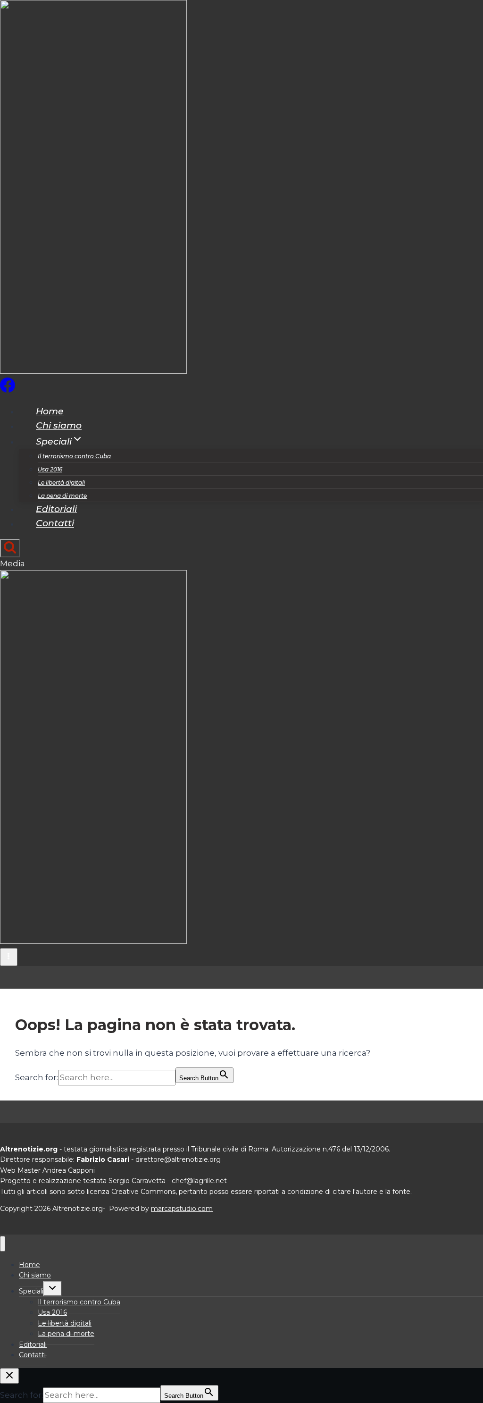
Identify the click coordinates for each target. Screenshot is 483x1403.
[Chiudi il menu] (2, 1244)
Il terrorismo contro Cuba (74, 456)
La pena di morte (62, 495)
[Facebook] (7, 390)
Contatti (55, 523)
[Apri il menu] (8, 957)
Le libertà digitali (61, 482)
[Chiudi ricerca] (9, 1376)
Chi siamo (59, 425)
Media (12, 563)
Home (50, 411)
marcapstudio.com (182, 1208)
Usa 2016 (50, 469)
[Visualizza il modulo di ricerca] (10, 548)
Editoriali (56, 509)
